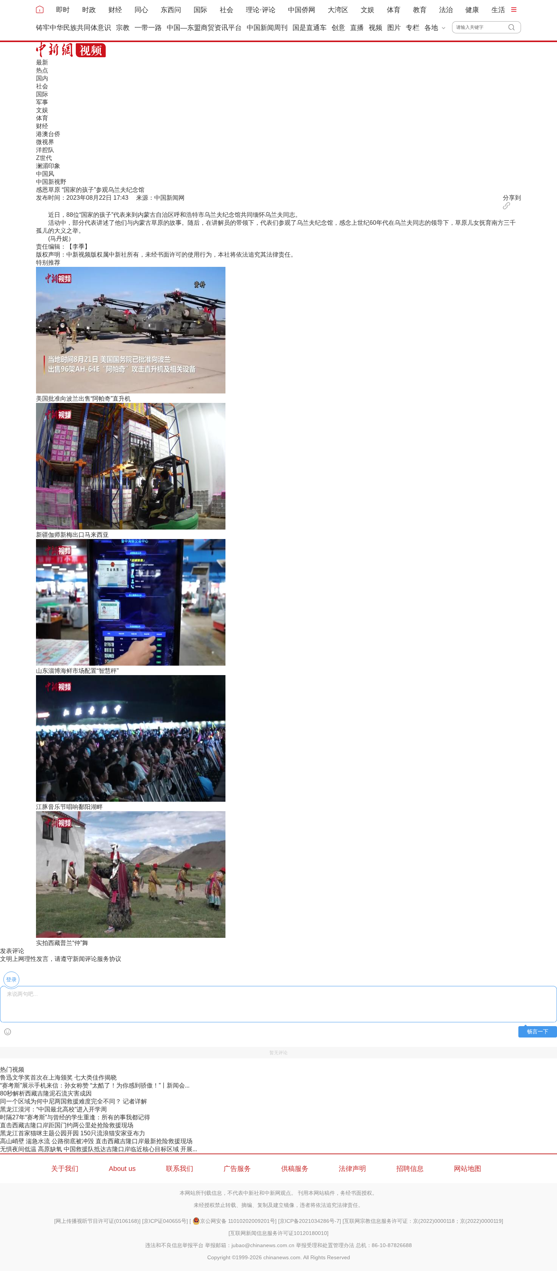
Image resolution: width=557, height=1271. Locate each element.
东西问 (171, 10)
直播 (357, 27)
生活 (498, 10)
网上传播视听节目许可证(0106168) (97, 1221)
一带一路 (148, 27)
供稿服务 (294, 1168)
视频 (375, 27)
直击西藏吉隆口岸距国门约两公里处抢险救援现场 (66, 1125)
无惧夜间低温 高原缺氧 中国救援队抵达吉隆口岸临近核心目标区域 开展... (98, 1149)
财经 (115, 10)
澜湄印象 (48, 166)
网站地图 (467, 1168)
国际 (200, 10)
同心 (141, 10)
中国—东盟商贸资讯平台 (204, 27)
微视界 (45, 142)
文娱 (367, 10)
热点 (42, 70)
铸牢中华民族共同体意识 (73, 27)
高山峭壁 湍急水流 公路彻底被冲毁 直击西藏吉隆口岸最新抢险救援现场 (96, 1141)
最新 (42, 62)
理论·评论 (260, 10)
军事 (42, 102)
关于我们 (64, 1168)
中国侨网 (301, 10)
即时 (63, 10)
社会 (226, 10)
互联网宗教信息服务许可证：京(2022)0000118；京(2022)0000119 (423, 1221)
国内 (42, 78)
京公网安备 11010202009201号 (237, 1221)
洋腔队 (45, 150)
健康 (472, 10)
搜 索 (514, 27)
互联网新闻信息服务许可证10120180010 (278, 1233)
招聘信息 (410, 1168)
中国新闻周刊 (267, 27)
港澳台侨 (48, 134)
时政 (89, 10)
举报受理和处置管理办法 (325, 1245)
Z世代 (44, 158)
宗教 (123, 27)
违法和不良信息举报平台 (174, 1245)
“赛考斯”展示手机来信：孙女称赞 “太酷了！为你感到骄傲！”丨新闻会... (94, 1085)
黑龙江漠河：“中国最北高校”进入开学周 (53, 1109)
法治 (446, 10)
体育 (394, 10)
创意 (338, 27)
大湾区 (338, 10)
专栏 (412, 27)
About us (122, 1168)
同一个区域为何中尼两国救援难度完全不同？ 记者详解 (73, 1101)
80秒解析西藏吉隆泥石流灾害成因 (46, 1093)
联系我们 (179, 1168)
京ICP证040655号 (165, 1221)
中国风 (45, 174)
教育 (420, 10)
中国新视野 (51, 182)
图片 (394, 27)
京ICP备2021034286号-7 (310, 1221)
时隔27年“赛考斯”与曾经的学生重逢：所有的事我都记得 (75, 1117)
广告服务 (237, 1168)
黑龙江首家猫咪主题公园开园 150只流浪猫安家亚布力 (72, 1133)
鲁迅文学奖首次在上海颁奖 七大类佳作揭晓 (58, 1077)
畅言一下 (537, 1031)
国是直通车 (310, 27)
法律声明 (352, 1168)
